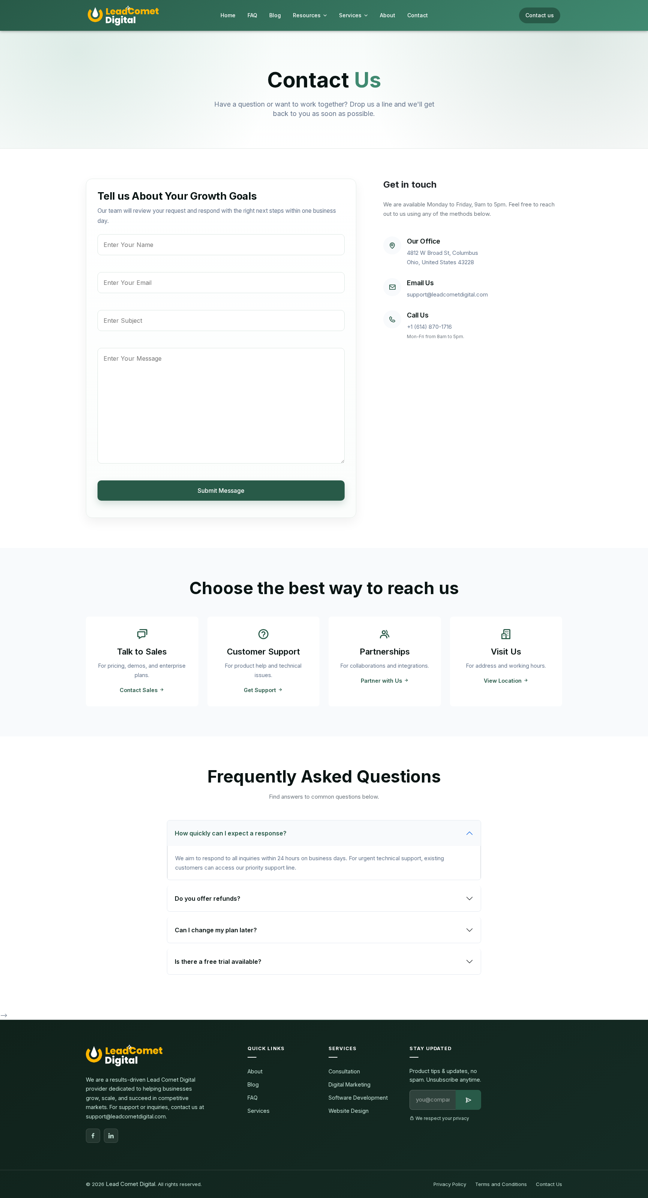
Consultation (344, 1071)
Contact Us (549, 1184)
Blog (253, 1084)
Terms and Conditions (501, 1184)
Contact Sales (139, 690)
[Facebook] (93, 1136)
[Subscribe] (468, 1099)
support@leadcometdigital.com (447, 294)
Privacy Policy (450, 1184)
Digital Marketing (349, 1084)
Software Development (358, 1097)
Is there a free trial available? (218, 961)
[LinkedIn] (111, 1136)
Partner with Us (382, 680)
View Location (503, 680)
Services (259, 1111)
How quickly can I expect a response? (230, 833)
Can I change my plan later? (216, 930)
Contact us (539, 15)
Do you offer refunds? (207, 898)
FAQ (253, 1097)
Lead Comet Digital (130, 1183)
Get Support (261, 690)
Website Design (348, 1111)
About (255, 1071)
